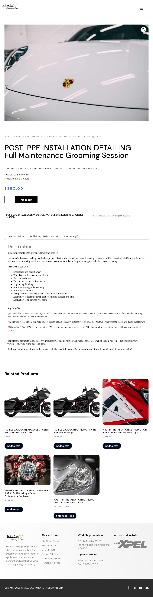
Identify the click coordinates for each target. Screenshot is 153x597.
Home (7, 136)
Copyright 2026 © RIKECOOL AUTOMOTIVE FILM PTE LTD (33, 587)
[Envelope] (147, 588)
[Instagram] (134, 588)
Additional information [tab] (44, 236)
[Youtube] (140, 588)
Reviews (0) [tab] (71, 236)
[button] (141, 8)
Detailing (17, 136)
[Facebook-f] (128, 588)
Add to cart (26, 199)
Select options (65, 515)
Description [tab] (16, 236)
